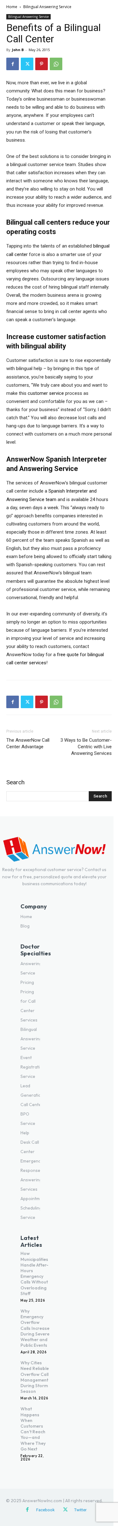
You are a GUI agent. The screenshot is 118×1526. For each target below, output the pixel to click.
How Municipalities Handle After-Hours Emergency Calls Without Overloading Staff (34, 1273)
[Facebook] (12, 64)
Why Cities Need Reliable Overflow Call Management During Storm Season (34, 1377)
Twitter (80, 1510)
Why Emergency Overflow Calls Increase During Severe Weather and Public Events (34, 1328)
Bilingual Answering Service (47, 6)
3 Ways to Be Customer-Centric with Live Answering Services (86, 746)
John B (18, 49)
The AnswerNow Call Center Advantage (27, 743)
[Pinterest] (41, 64)
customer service (46, 393)
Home (11, 6)
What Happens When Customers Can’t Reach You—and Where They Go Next (33, 1428)
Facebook (45, 1510)
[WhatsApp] (56, 64)
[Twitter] (27, 64)
